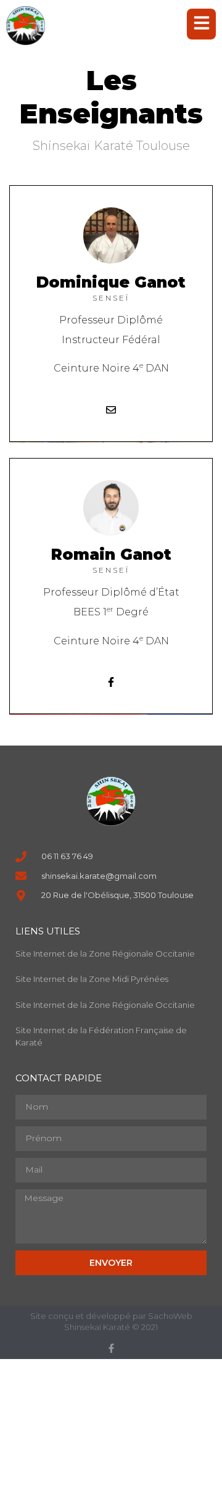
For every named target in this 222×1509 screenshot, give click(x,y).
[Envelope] (111, 410)
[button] (201, 24)
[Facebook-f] (111, 682)
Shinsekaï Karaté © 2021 (111, 1327)
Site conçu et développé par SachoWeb (111, 1316)
